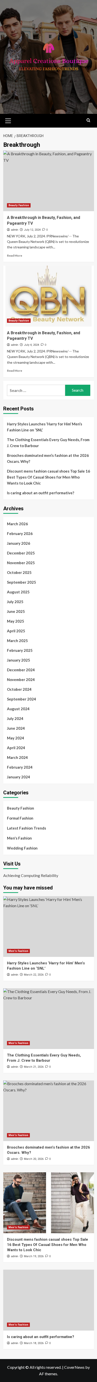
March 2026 (17, 523)
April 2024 (16, 747)
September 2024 (21, 699)
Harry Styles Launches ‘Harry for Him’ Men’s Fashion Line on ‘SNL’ (44, 427)
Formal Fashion (20, 818)
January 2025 (18, 660)
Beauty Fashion (18, 205)
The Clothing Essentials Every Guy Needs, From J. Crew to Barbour (48, 442)
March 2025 (17, 640)
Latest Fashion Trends (26, 828)
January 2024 (18, 777)
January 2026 (18, 543)
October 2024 (19, 689)
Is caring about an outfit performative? (40, 493)
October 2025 (19, 572)
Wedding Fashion (22, 848)
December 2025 (21, 553)
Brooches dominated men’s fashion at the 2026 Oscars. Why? (48, 458)
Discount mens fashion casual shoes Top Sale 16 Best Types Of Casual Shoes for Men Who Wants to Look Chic (48, 477)
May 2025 (15, 621)
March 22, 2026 (34, 974)
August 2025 (18, 592)
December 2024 (21, 670)
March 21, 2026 (34, 1066)
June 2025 (16, 611)
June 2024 (16, 728)
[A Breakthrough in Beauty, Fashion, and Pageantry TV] (48, 181)
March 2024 (17, 757)
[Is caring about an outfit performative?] (48, 1300)
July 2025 (15, 601)
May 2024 (15, 738)
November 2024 (21, 679)
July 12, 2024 (32, 229)
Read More (14, 255)
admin (14, 229)
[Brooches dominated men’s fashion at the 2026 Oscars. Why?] (48, 1110)
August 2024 (18, 708)
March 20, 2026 (34, 1159)
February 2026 (20, 533)
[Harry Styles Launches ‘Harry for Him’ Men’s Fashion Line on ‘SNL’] (48, 926)
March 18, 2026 (34, 1343)
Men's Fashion (19, 838)
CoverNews (74, 1367)
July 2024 (15, 718)
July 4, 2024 (31, 344)
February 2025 (20, 650)
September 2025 (21, 582)
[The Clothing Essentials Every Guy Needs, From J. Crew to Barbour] (48, 1018)
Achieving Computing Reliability (30, 875)
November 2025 (21, 562)
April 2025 (16, 631)
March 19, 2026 (34, 1256)
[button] (8, 120)
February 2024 (20, 767)
